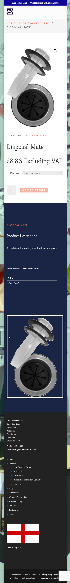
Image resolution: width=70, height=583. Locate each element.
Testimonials (14, 510)
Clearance (18, 484)
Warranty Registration (18, 497)
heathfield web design (51, 578)
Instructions (14, 492)
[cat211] (35, 396)
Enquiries (12, 505)
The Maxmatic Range (22, 467)
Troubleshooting (15, 501)
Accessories (40, 23)
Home (11, 23)
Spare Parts (18, 475)
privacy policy (47, 574)
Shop (23, 23)
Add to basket (34, 190)
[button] (55, 51)
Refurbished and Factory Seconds (27, 480)
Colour (14, 173)
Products (12, 463)
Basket (11, 514)
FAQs (11, 488)
